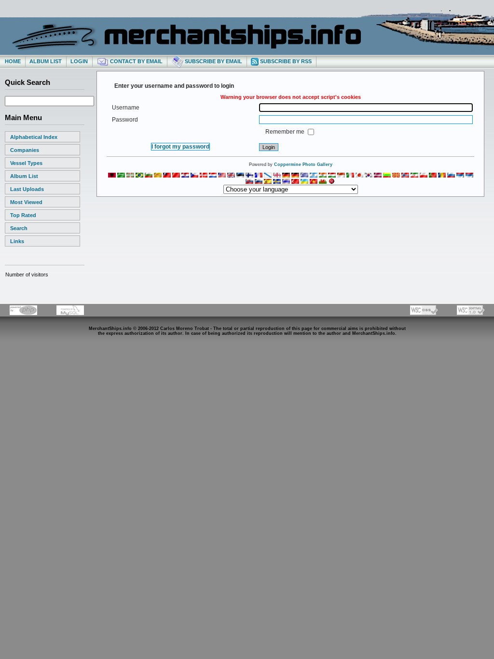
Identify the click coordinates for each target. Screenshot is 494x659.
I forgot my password (180, 146)
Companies (24, 150)
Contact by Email (136, 61)
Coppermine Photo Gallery (303, 164)
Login (79, 61)
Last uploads (27, 189)
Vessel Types (26, 163)
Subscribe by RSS (285, 61)
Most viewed (26, 202)
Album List (45, 61)
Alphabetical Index (33, 137)
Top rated (23, 215)
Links (17, 241)
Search (18, 228)
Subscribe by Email (212, 61)
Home (13, 61)
